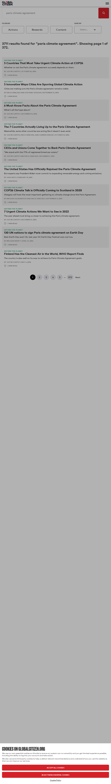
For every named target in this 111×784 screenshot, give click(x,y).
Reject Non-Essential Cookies (55, 775)
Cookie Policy (55, 780)
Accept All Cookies (55, 767)
